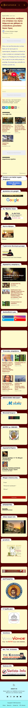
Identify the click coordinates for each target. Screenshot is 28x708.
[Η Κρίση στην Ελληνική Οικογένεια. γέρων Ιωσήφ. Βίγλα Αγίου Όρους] (20, 378)
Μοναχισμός (12, 101)
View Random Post (14, 183)
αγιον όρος (12, 15)
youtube (16, 102)
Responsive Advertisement (14, 40)
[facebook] (8, 317)
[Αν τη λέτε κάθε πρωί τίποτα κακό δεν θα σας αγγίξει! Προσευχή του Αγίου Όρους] (20, 120)
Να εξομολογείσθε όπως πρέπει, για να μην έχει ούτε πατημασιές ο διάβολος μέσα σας (7, 386)
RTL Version (22, 705)
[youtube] (20, 319)
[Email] (15, 107)
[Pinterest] (12, 107)
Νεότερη (5, 173)
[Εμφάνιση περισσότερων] (18, 107)
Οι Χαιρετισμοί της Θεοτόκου (15, 284)
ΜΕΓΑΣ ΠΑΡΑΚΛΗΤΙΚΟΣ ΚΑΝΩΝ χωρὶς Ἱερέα (11, 468)
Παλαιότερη (22, 173)
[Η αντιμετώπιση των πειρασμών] (6, 303)
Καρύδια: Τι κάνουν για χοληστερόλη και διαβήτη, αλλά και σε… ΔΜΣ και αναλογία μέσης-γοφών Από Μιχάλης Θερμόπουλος (7, 367)
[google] (8, 322)
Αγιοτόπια (18, 702)
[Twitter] (6, 107)
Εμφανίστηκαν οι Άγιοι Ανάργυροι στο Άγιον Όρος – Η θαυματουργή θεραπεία (7, 128)
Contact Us (15, 705)
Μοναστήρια (5, 101)
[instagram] (20, 317)
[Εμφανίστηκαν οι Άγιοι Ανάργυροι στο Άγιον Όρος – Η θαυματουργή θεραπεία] (7, 120)
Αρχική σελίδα (5, 15)
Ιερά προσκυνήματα (16, 99)
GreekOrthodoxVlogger (7, 102)
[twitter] (8, 319)
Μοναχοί (17, 101)
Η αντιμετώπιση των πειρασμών (16, 302)
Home (4, 705)
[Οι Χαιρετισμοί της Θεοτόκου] (6, 285)
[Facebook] (3, 107)
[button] (2, 5)
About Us (9, 705)
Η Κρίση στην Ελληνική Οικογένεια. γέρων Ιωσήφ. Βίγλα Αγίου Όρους (20, 386)
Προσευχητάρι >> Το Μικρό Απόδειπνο (13, 276)
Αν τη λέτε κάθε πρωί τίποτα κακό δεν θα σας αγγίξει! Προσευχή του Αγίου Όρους (20, 128)
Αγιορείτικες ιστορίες (5, 143)
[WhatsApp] (9, 107)
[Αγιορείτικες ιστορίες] (7, 138)
